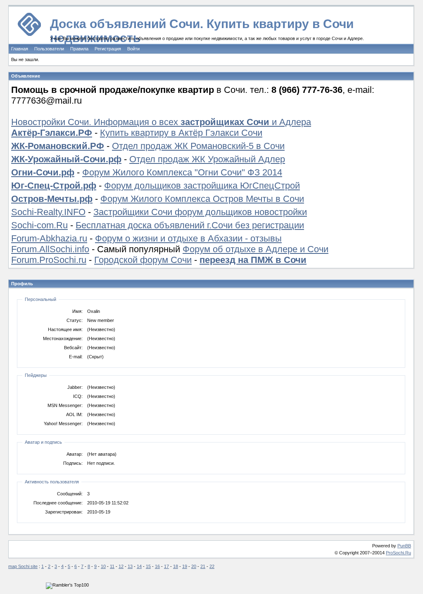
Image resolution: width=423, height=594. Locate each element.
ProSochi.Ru (398, 552)
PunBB (404, 545)
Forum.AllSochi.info (50, 249)
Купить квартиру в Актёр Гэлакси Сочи (181, 133)
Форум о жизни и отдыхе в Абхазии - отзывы (188, 238)
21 (202, 566)
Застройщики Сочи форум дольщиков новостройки (200, 212)
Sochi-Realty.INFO (48, 212)
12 (121, 566)
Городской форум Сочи (143, 260)
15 (148, 566)
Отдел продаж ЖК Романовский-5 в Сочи (198, 146)
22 (211, 566)
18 (175, 566)
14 (139, 566)
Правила (79, 48)
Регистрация (108, 48)
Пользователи (49, 48)
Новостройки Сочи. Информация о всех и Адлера (161, 122)
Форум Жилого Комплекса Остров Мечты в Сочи (202, 199)
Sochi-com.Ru (39, 225)
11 (112, 566)
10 (103, 566)
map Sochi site (23, 566)
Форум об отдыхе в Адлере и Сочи (255, 249)
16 (157, 566)
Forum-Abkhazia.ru (49, 238)
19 (184, 566)
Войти (133, 48)
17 (166, 566)
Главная (19, 48)
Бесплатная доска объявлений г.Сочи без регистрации (190, 225)
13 (130, 566)
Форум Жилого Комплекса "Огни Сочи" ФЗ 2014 (182, 172)
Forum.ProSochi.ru (48, 260)
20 (193, 566)
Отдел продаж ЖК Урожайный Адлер (207, 159)
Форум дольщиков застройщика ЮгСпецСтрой (202, 185)
